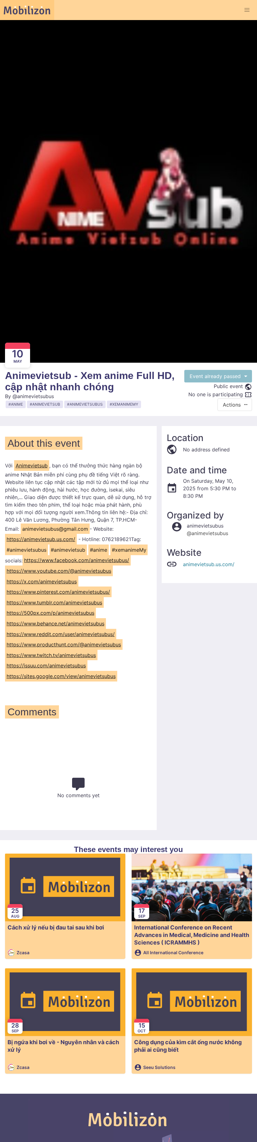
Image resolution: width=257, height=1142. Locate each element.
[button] (247, 10)
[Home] (27, 10)
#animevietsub (68, 550)
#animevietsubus (26, 550)
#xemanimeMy (129, 550)
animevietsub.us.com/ (208, 564)
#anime (98, 550)
